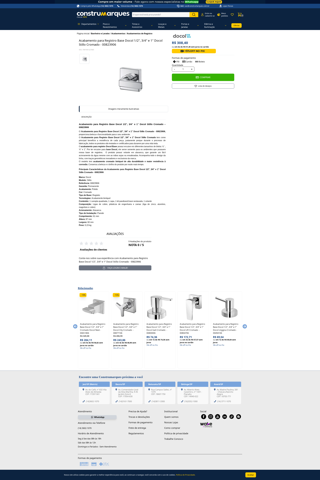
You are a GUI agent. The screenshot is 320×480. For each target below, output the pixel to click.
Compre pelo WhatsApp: (96, 6)
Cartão (189, 61)
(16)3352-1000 (191, 401)
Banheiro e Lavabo (100, 33)
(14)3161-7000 (125, 401)
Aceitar (250, 475)
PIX (177, 61)
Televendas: (132, 6)
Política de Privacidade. (185, 475)
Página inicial (83, 33)
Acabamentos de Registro (139, 33)
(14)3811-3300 (158, 401)
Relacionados (85, 288)
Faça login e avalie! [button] (118, 267)
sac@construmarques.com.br (197, 6)
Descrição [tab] (86, 117)
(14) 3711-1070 (224, 401)
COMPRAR (205, 77)
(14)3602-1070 (92, 401)
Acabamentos (118, 33)
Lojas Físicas (228, 6)
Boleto (202, 61)
